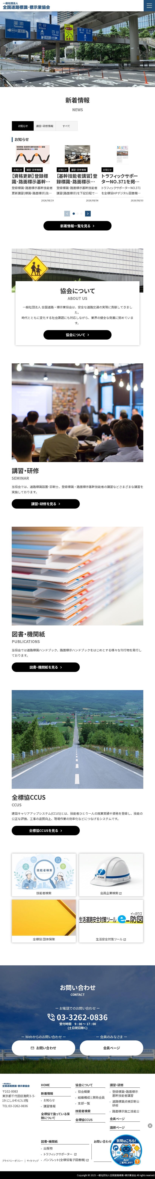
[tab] (44, 126)
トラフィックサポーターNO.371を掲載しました (120, 181)
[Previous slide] (67, 213)
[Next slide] (88, 213)
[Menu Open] (149, 5)
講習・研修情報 (33, 169)
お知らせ (17, 169)
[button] (74, 214)
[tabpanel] (77, 173)
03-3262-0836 (18, 1106)
